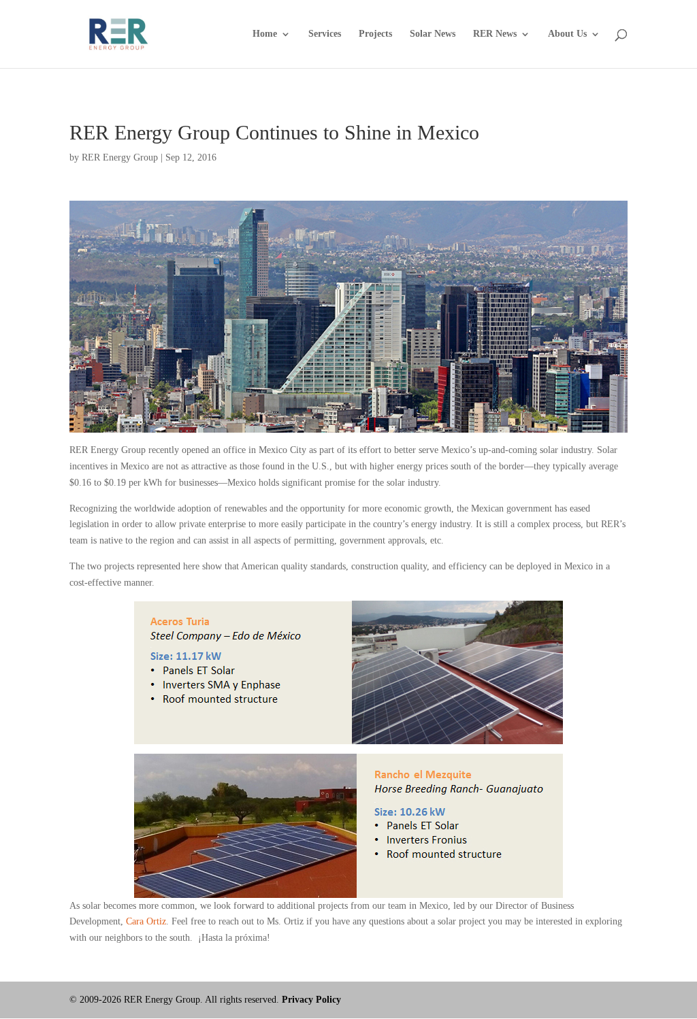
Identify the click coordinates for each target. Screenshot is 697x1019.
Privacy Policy (311, 1000)
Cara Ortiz (146, 921)
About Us (567, 34)
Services (324, 34)
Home (265, 34)
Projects (375, 34)
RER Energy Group (120, 157)
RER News (495, 34)
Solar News (432, 34)
